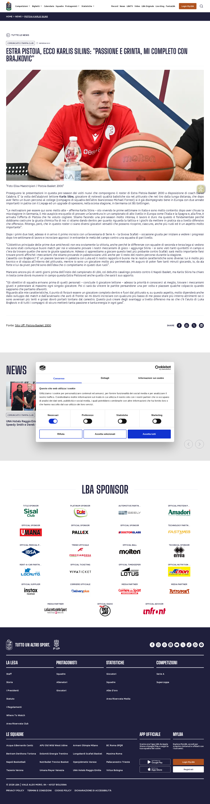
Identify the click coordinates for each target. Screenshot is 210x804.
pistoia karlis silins (36, 16)
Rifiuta (60, 434)
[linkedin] (201, 325)
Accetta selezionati (105, 434)
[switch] (87, 421)
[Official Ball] (130, 552)
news (18, 16)
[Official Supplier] (31, 591)
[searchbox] (105, 4)
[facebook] (179, 325)
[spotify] (201, 644)
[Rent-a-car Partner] (31, 571)
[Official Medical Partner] (31, 552)
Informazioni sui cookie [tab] (151, 378)
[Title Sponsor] (31, 512)
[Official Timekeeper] (130, 571)
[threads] (164, 644)
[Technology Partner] (179, 532)
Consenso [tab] (58, 378)
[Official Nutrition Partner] (179, 571)
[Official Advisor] (154, 611)
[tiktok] (189, 644)
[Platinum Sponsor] (80, 512)
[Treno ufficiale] (80, 552)
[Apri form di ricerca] (201, 6)
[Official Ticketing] (80, 571)
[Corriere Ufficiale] (80, 591)
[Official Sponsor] (31, 532)
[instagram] (158, 644)
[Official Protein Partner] (179, 512)
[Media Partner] (130, 591)
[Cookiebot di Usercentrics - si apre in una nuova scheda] (157, 367)
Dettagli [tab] (105, 378)
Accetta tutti (149, 434)
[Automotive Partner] (130, 512)
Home (9, 16)
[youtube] (176, 644)
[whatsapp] (186, 325)
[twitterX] (182, 644)
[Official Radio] (105, 611)
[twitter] (194, 325)
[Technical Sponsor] (179, 552)
